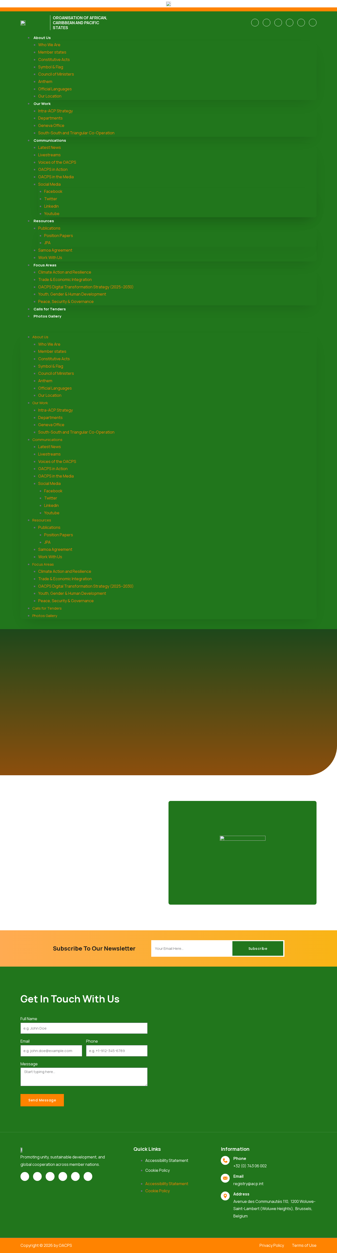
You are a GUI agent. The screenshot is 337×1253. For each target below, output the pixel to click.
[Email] (225, 1178)
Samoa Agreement (55, 250)
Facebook (53, 191)
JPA (47, 242)
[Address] (225, 1196)
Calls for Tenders (50, 309)
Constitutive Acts (54, 59)
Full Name (28, 1018)
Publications (49, 228)
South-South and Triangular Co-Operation (76, 133)
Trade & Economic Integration (65, 279)
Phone (92, 1041)
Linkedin (51, 206)
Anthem (45, 81)
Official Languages (55, 89)
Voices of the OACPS (57, 162)
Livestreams (49, 155)
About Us (42, 37)
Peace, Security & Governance (66, 301)
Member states (52, 52)
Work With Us (50, 257)
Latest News (49, 147)
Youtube (51, 213)
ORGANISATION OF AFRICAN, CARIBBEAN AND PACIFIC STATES (80, 22)
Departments (50, 118)
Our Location (49, 96)
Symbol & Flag (50, 67)
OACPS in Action (53, 169)
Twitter (50, 198)
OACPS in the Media (56, 176)
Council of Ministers (56, 74)
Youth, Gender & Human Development (72, 294)
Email (25, 1041)
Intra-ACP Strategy (55, 111)
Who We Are (49, 44)
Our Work (42, 103)
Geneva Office (51, 125)
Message (29, 1064)
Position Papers (58, 235)
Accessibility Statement (166, 1160)
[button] (168, 329)
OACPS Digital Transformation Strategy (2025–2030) (86, 287)
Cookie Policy (157, 1170)
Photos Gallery (47, 316)
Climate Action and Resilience (64, 272)
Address (241, 1194)
